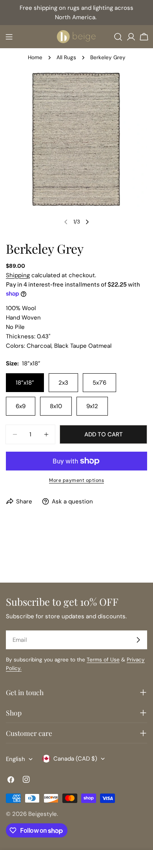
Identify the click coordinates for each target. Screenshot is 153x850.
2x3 (63, 383)
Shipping (18, 275)
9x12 (92, 406)
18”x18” (25, 383)
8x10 (56, 406)
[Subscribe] (138, 640)
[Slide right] (87, 222)
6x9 (21, 406)
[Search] (118, 37)
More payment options (76, 480)
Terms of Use (103, 659)
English (15, 759)
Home (35, 57)
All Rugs (66, 57)
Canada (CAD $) (75, 759)
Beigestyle (42, 814)
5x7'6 (99, 383)
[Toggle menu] (9, 37)
